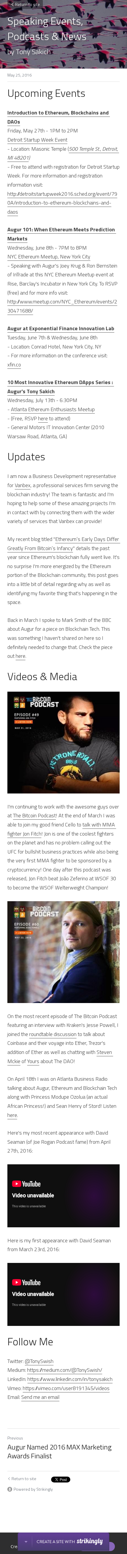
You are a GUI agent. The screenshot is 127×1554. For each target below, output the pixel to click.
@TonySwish (39, 1361)
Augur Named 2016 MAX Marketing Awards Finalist (59, 1451)
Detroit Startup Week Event (37, 140)
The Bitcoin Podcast (34, 815)
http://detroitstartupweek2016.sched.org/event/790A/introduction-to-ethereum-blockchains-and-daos (62, 203)
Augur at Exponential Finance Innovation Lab (60, 328)
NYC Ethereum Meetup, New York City (48, 256)
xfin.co (14, 364)
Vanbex (22, 485)
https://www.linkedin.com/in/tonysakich (70, 1379)
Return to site (27, 4)
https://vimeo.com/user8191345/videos (66, 1388)
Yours (33, 1061)
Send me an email (40, 1397)
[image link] (63, 742)
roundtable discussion (52, 1034)
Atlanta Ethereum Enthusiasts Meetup (53, 409)
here (43, 418)
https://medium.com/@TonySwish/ (64, 1370)
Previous (15, 1438)
